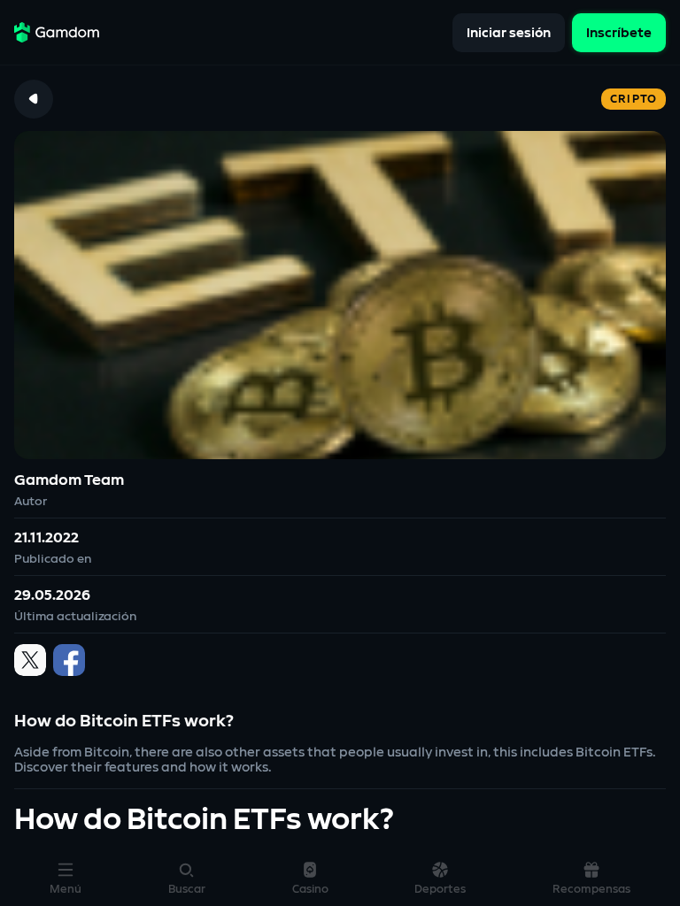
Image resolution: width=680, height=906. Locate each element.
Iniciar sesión (509, 32)
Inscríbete (619, 32)
